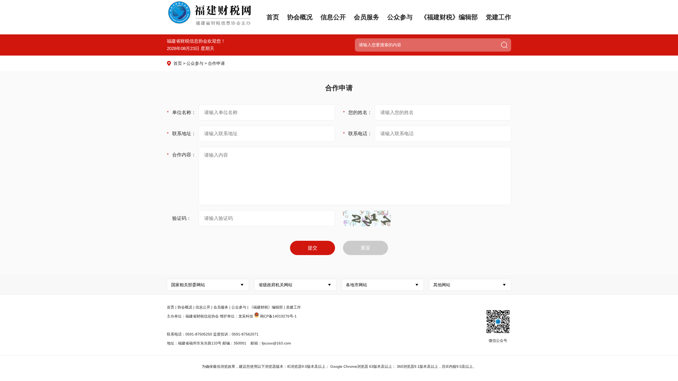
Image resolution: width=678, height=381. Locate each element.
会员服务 (366, 17)
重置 (365, 248)
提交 (312, 248)
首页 (272, 17)
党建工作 (498, 17)
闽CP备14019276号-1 (278, 316)
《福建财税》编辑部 (449, 17)
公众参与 (400, 17)
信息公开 (333, 17)
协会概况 (300, 17)
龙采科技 (245, 316)
